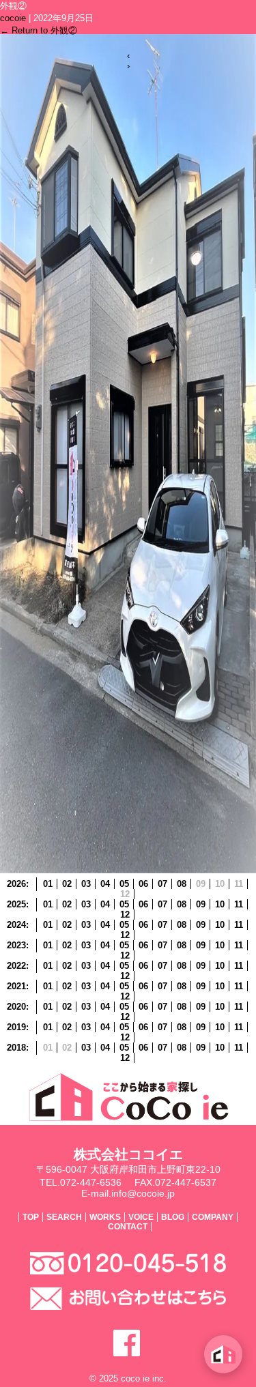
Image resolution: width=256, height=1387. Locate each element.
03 (86, 884)
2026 (16, 884)
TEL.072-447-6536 (81, 1182)
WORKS (105, 1217)
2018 (16, 1047)
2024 (16, 925)
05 (124, 884)
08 (181, 884)
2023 (16, 945)
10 (220, 904)
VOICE (141, 1217)
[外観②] (128, 870)
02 (67, 884)
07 (162, 884)
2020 (16, 1007)
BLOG (172, 1217)
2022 (16, 966)
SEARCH (64, 1217)
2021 (16, 986)
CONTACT (127, 1226)
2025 (16, 904)
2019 (16, 1027)
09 (200, 904)
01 (48, 884)
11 (238, 904)
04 (105, 884)
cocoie (13, 18)
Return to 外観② (38, 30)
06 (143, 884)
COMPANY (212, 1217)
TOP (31, 1217)
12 (125, 914)
